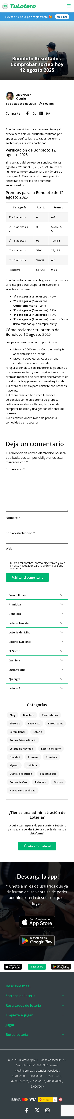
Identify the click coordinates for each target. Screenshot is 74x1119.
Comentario (15, 469)
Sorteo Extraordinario (23, 740)
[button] (66, 6)
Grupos (58, 782)
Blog (12, 715)
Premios (33, 757)
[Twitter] (37, 1110)
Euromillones (17, 732)
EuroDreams (55, 723)
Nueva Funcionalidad (22, 790)
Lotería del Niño (51, 748)
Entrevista (34, 723)
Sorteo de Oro (18, 782)
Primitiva (51, 757)
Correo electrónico (20, 533)
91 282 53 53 (41, 1065)
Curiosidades (50, 715)
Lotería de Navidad (21, 748)
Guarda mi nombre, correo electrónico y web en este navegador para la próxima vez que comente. (37, 566)
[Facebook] (26, 1110)
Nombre (13, 517)
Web (9, 548)
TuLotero (40, 782)
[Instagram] (47, 1110)
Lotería (37, 732)
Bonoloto (28, 715)
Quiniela (32, 765)
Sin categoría (48, 773)
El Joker (14, 765)
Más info (62, 16)
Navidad (15, 757)
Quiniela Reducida (21, 773)
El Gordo (15, 723)
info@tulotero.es (24, 1070)
